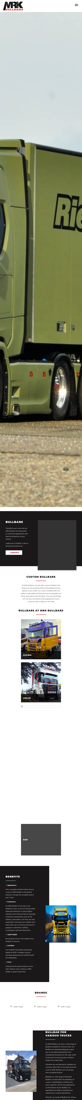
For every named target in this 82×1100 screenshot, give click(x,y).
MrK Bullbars (34, 4)
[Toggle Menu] (76, 5)
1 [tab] (38, 1023)
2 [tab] (41, 1023)
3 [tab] (44, 1023)
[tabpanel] (17, 1012)
